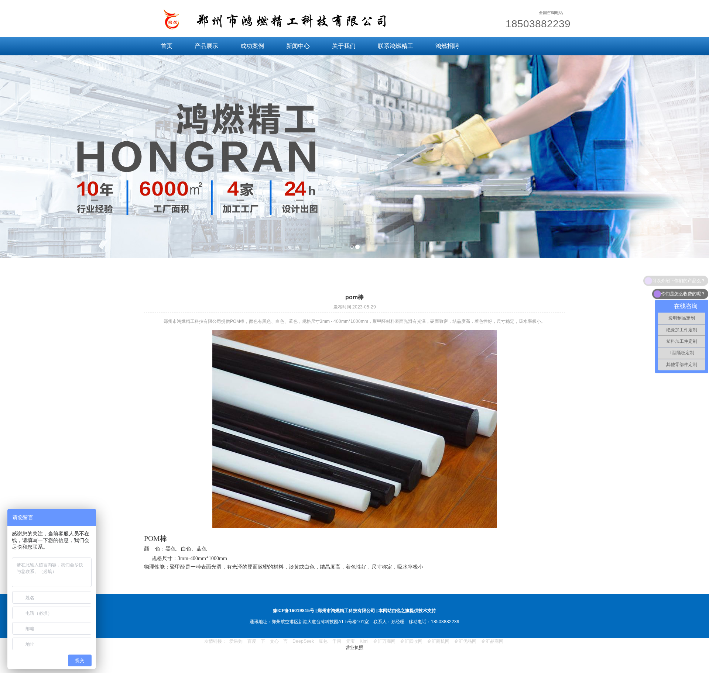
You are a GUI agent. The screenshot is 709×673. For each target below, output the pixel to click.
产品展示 (206, 46)
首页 (166, 46)
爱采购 (236, 641)
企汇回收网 (411, 641)
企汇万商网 (384, 641)
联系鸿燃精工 (395, 46)
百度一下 (256, 641)
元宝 (350, 641)
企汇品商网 (492, 641)
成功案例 (252, 46)
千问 (336, 641)
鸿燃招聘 (447, 46)
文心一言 (279, 641)
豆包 (323, 641)
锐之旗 (403, 610)
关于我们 (344, 46)
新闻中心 (298, 46)
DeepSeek (303, 641)
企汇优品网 (465, 641)
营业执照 (354, 647)
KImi (364, 641)
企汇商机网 (438, 641)
